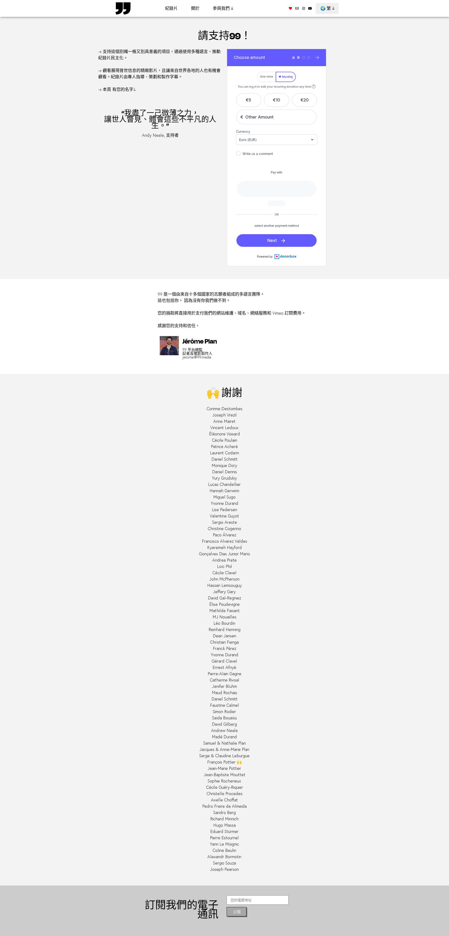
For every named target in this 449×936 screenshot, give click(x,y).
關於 (195, 8)
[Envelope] (297, 8)
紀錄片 (171, 8)
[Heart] (290, 8)
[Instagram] (303, 8)
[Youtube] (310, 8)
